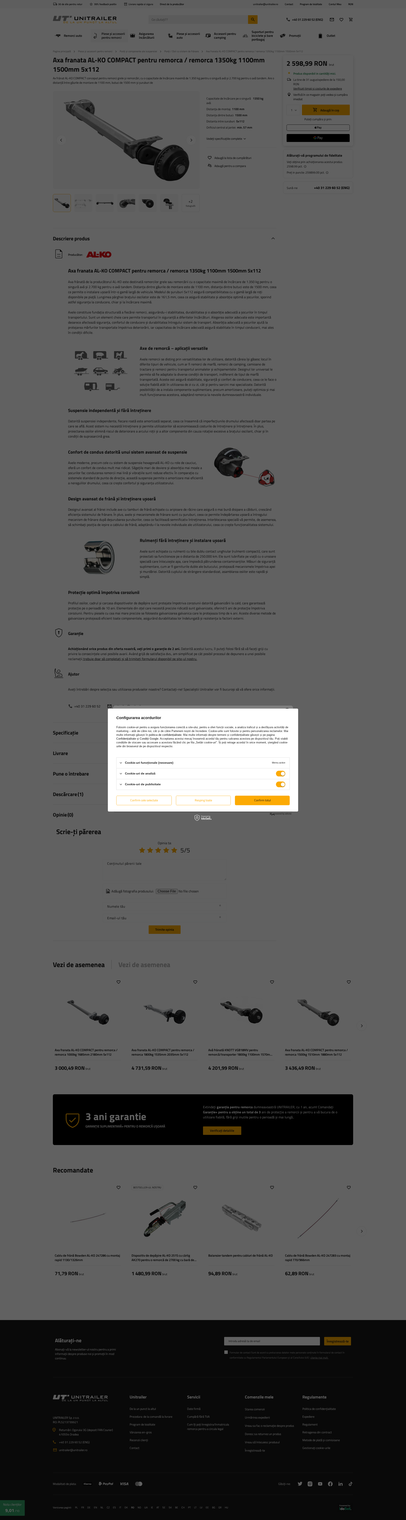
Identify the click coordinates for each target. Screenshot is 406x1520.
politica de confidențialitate (165, 734)
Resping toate (203, 800)
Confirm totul (262, 800)
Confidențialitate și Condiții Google (137, 738)
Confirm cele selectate (144, 800)
